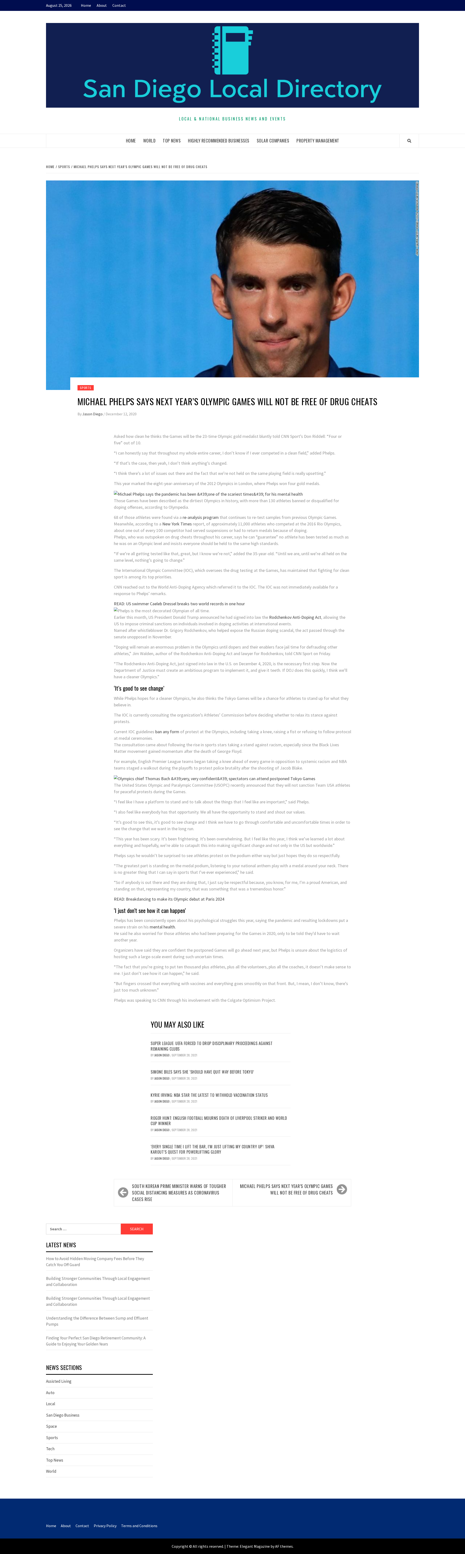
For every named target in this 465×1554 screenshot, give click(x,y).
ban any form (167, 731)
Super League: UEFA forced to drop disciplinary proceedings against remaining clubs (211, 1046)
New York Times (177, 524)
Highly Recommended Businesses (218, 140)
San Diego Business (62, 1415)
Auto (50, 1392)
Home (86, 5)
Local (50, 1403)
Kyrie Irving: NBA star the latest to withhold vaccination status (209, 1095)
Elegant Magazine (255, 1546)
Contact (119, 5)
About (102, 5)
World (149, 140)
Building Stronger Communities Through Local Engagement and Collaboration (98, 1281)
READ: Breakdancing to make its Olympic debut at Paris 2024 (169, 899)
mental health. (163, 927)
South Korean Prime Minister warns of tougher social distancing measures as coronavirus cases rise (179, 1192)
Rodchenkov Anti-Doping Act (295, 617)
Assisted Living (58, 1381)
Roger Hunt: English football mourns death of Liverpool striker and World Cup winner (219, 1120)
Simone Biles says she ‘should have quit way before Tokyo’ (202, 1072)
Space (51, 1426)
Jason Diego (92, 413)
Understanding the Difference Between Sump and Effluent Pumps (97, 1321)
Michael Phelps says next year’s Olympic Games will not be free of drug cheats (286, 1189)
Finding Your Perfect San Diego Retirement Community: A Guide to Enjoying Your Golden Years (96, 1341)
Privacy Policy (105, 1525)
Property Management (317, 140)
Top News (172, 140)
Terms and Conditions (139, 1525)
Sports (85, 388)
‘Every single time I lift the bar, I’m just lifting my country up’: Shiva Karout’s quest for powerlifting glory (213, 1149)
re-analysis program (200, 517)
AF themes (284, 1546)
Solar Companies (273, 140)
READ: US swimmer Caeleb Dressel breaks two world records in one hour (179, 603)
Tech (50, 1448)
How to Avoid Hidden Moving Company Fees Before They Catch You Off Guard (95, 1262)
